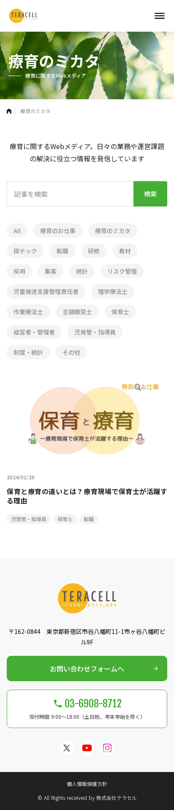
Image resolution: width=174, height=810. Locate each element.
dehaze (160, 16)
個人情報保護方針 (87, 783)
